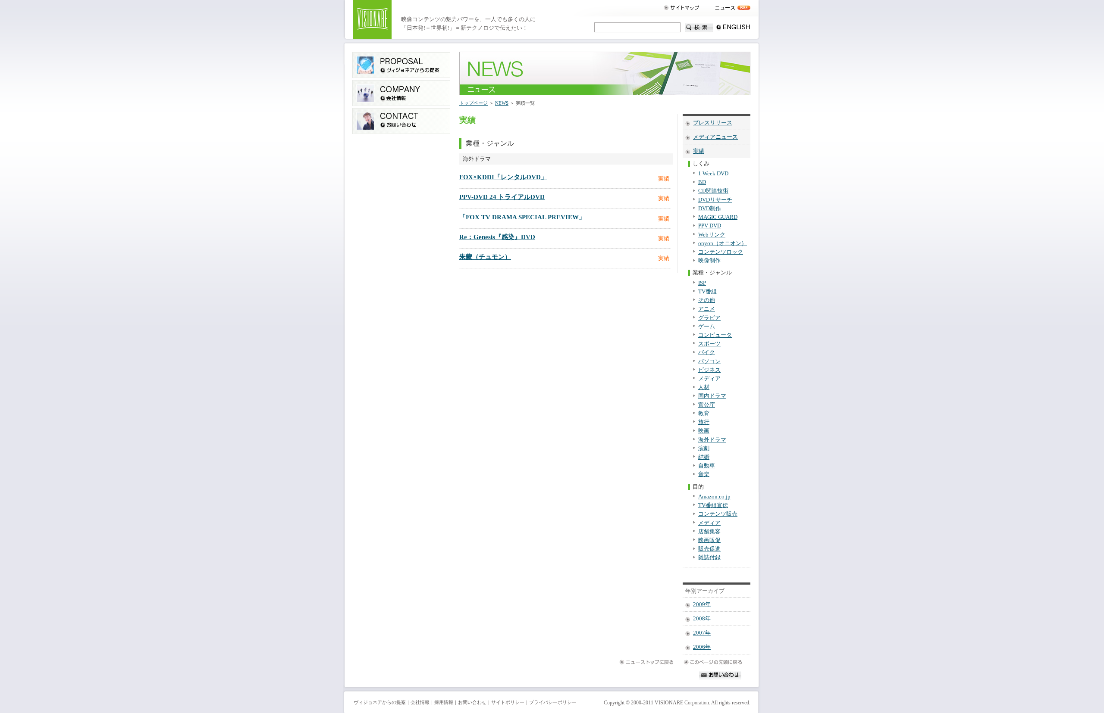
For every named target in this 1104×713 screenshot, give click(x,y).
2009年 (702, 604)
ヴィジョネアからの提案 (380, 702)
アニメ (706, 309)
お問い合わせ (472, 702)
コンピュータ (715, 335)
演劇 (703, 448)
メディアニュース (715, 137)
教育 (703, 414)
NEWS (501, 103)
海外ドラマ (712, 440)
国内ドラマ (712, 396)
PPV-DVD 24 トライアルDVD (502, 196)
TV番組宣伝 (713, 505)
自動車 (706, 466)
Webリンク (711, 235)
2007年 (702, 633)
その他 (706, 300)
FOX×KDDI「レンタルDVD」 (503, 177)
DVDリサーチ (715, 200)
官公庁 (706, 405)
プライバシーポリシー (553, 702)
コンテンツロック (720, 252)
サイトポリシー (507, 702)
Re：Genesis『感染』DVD (497, 237)
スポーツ (709, 344)
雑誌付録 (709, 557)
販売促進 (709, 549)
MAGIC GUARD (717, 217)
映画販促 (709, 540)
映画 (703, 431)
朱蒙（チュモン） (485, 256)
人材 (703, 387)
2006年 (702, 647)
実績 (698, 151)
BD (702, 182)
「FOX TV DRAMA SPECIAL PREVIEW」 (522, 217)
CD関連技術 (713, 191)
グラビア (709, 318)
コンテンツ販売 (717, 514)
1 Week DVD (713, 174)
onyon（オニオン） (722, 243)
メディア (709, 379)
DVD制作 (709, 208)
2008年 (702, 619)
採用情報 (443, 702)
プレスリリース (712, 123)
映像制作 (709, 261)
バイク (706, 352)
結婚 (703, 457)
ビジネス (709, 370)
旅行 (703, 422)
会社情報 (420, 702)
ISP (702, 283)
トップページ (473, 103)
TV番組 (707, 292)
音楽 (703, 474)
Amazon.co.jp (714, 497)
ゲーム (706, 327)
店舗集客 (709, 532)
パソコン (709, 361)
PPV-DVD (709, 226)
